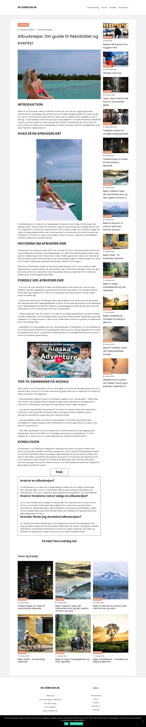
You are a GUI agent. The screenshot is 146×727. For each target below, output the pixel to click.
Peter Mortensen (45, 30)
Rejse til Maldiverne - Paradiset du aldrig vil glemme (114, 319)
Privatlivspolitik (76, 724)
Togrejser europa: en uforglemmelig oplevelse (115, 132)
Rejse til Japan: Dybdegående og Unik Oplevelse (114, 287)
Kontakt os (123, 7)
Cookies (112, 7)
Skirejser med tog (112, 73)
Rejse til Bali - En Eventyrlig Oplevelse (113, 257)
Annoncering (93, 7)
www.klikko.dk (52, 711)
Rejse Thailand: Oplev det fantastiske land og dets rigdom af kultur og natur (115, 194)
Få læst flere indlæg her (59, 541)
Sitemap (96, 710)
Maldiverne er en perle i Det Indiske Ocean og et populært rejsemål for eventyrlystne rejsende (115, 383)
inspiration (107, 37)
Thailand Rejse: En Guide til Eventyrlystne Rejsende (115, 162)
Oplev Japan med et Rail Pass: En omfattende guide (115, 101)
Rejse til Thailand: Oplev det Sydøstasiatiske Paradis (115, 351)
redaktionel (23, 25)
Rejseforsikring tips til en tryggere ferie (115, 46)
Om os (104, 7)
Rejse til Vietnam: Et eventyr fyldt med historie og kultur (113, 226)
